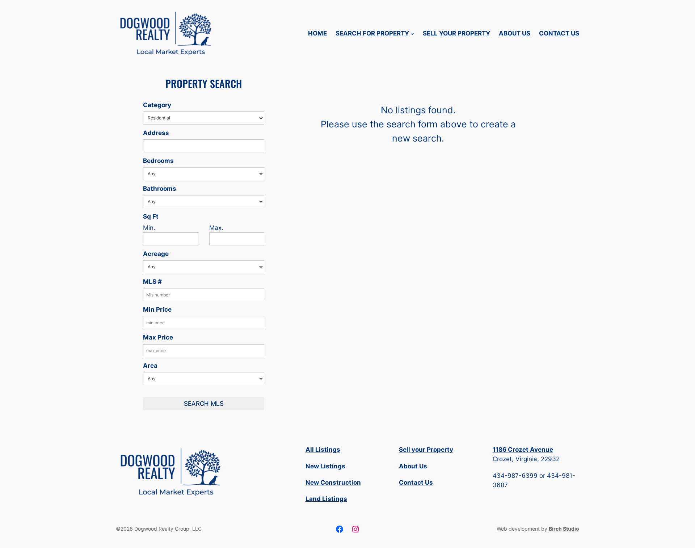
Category (157, 105)
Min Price (157, 309)
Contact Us (416, 482)
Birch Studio (564, 529)
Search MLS (204, 403)
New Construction (333, 482)
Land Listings (326, 498)
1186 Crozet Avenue (523, 449)
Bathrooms (159, 188)
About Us (413, 466)
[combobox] (203, 145)
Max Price (158, 337)
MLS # (152, 281)
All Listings (323, 449)
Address (156, 132)
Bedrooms (158, 160)
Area (150, 365)
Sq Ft (151, 216)
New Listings (325, 466)
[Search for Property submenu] (412, 33)
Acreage (156, 253)
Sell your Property (426, 449)
